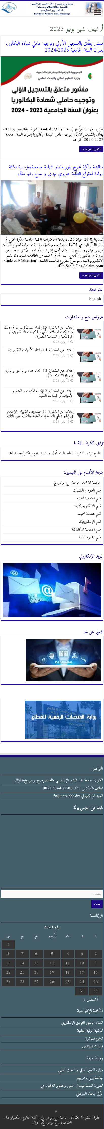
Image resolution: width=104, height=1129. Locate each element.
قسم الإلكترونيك (90, 521)
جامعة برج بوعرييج (89, 1078)
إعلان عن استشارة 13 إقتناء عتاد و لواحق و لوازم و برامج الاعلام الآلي (39, 373)
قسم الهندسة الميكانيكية (86, 529)
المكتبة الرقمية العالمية (90, 1030)
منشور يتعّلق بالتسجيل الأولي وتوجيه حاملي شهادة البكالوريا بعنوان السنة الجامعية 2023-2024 (54, 47)
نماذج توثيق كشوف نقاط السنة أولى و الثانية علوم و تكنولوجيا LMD (54, 453)
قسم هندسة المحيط (89, 514)
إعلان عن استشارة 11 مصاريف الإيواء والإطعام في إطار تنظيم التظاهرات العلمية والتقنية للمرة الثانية (40, 414)
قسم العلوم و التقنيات (87, 490)
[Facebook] (55, 1112)
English (95, 298)
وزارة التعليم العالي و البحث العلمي (80, 1070)
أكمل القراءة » (91, 149)
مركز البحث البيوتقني (89, 1093)
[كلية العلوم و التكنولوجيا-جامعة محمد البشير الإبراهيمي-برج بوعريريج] (52, 8)
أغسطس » (90, 999)
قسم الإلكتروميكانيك (87, 506)
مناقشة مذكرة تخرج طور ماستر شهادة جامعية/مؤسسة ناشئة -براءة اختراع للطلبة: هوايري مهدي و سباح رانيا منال (56, 170)
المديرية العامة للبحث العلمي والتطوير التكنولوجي (72, 1085)
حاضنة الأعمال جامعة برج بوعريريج (77, 482)
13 (36, 963)
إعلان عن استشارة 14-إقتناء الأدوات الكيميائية (40, 350)
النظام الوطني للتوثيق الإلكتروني (82, 1022)
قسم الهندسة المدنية (88, 498)
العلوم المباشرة (94, 1038)
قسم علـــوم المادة (90, 537)
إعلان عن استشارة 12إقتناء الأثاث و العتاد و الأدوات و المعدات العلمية (42, 393)
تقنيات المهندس (92, 1046)
